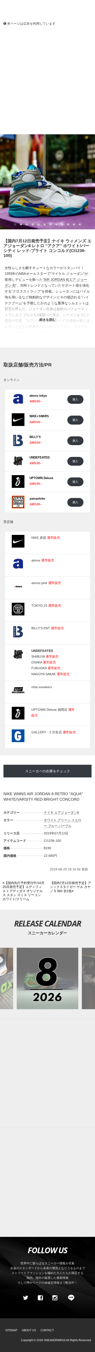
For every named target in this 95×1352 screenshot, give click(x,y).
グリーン (64, 820)
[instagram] (55, 1298)
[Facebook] (40, 1298)
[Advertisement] (47, 79)
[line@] (69, 1298)
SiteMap (11, 1330)
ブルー (53, 826)
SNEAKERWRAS (54, 1340)
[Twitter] (25, 1298)
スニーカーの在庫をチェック (47, 771)
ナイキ (48, 812)
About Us (29, 1330)
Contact (47, 1330)
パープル (65, 826)
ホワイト (50, 820)
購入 (75, 399)
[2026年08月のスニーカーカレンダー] (47, 978)
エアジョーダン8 (66, 812)
